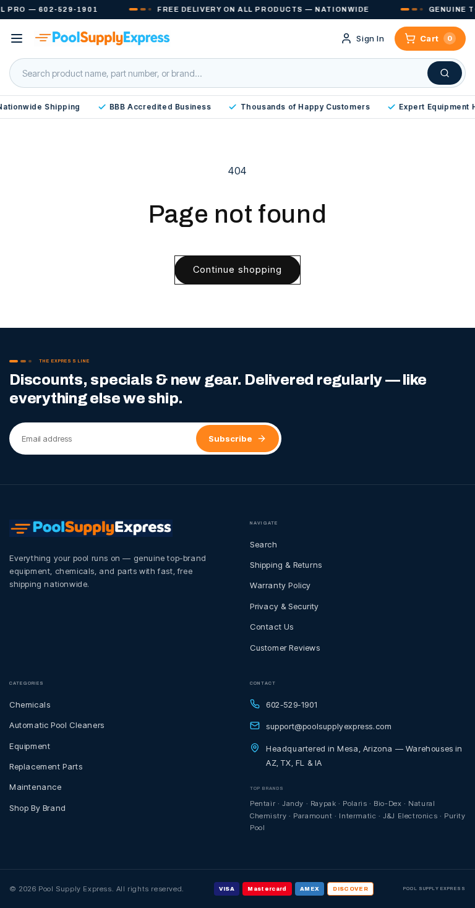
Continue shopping (237, 269)
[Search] (444, 73)
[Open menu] (17, 38)
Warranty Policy (280, 585)
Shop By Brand (37, 808)
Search (264, 544)
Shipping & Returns (286, 565)
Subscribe (230, 438)
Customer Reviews (285, 648)
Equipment (29, 746)
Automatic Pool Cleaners (57, 725)
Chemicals (29, 704)
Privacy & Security (284, 606)
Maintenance (35, 787)
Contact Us (272, 627)
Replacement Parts (45, 766)
